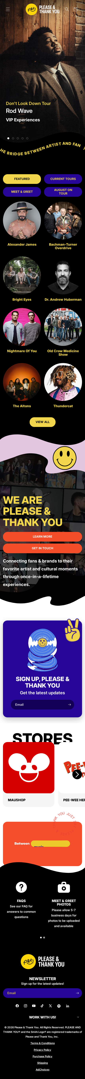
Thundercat (63, 406)
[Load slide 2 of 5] (13, 138)
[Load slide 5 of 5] (27, 138)
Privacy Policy (42, 1049)
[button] (8, 9)
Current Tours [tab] (63, 179)
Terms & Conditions (42, 1043)
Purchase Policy (42, 1056)
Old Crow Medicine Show (63, 353)
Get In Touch (42, 548)
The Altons (22, 406)
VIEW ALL (43, 422)
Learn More (42, 536)
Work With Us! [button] (42, 1017)
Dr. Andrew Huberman (63, 299)
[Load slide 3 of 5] (17, 138)
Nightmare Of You (22, 351)
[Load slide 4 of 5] (22, 138)
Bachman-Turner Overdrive (63, 246)
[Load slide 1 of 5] (8, 138)
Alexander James (22, 244)
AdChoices (42, 1069)
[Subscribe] (69, 704)
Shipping (42, 1062)
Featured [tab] (22, 179)
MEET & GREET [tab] (22, 192)
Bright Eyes (21, 299)
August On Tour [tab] (63, 191)
